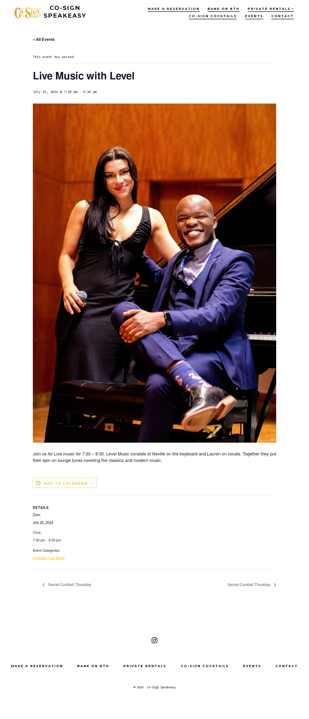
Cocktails (40, 557)
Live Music (57, 557)
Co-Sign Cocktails (213, 16)
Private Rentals (269, 9)
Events (254, 16)
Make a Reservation (174, 9)
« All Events (44, 39)
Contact (282, 16)
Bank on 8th (223, 9)
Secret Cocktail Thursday (69, 584)
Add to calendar (66, 483)
